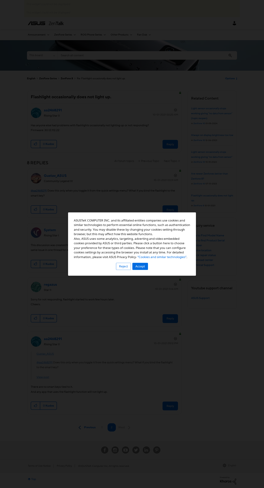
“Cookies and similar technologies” (162, 257)
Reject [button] (123, 266)
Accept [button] (140, 266)
